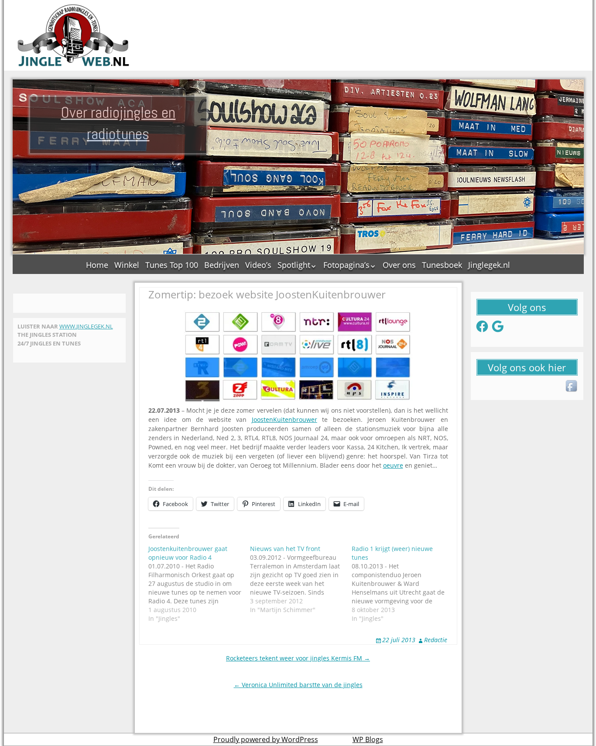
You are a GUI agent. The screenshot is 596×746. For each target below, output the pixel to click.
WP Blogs (368, 739)
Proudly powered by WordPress (265, 739)
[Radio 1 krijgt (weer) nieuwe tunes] (402, 583)
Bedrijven (221, 265)
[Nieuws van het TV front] (301, 579)
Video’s (258, 265)
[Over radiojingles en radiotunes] (74, 35)
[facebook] (572, 387)
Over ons (399, 265)
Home (97, 265)
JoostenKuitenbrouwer (284, 419)
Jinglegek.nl (489, 265)
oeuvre (393, 465)
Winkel (126, 265)
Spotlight (293, 265)
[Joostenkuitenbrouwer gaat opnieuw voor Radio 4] (199, 583)
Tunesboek (442, 265)
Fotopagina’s (346, 265)
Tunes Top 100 (171, 265)
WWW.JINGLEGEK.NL (86, 326)
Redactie (435, 640)
